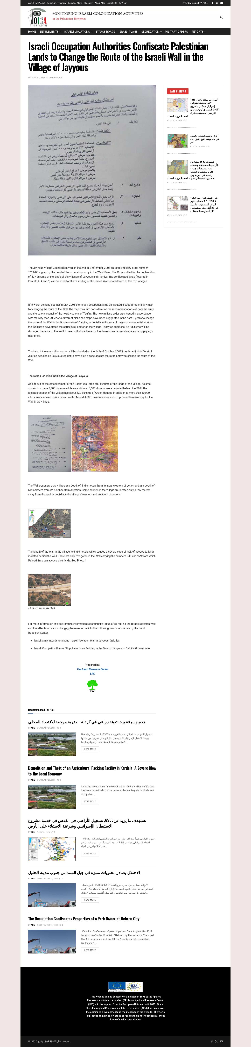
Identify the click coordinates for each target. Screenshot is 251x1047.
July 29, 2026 (175, 120)
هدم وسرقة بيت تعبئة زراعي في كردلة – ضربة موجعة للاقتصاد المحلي (87, 721)
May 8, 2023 (44, 832)
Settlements (49, 32)
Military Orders (176, 32)
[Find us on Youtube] (221, 3)
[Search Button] (221, 17)
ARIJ (48, 1041)
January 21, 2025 (46, 728)
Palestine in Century (56, 3)
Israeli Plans (128, 32)
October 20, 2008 (36, 77)
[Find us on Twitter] (217, 3)
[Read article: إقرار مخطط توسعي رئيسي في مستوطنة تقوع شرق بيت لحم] (177, 141)
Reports (198, 32)
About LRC (112, 3)
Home (32, 32)
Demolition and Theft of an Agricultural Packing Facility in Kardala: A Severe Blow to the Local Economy (92, 771)
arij (33, 728)
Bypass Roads (105, 32)
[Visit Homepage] (124, 17)
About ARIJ (100, 3)
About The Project (36, 3)
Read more (91, 749)
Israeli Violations (77, 32)
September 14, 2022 (48, 878)
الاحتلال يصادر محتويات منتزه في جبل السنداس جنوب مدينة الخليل (84, 872)
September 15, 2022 (48, 925)
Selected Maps (75, 3)
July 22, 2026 (175, 182)
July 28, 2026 (198, 146)
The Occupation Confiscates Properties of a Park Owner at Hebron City (83, 918)
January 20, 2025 (46, 780)
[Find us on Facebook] (212, 3)
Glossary (88, 3)
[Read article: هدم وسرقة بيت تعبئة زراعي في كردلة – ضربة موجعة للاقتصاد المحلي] (52, 744)
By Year (123, 3)
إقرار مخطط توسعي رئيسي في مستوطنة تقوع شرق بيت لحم (204, 139)
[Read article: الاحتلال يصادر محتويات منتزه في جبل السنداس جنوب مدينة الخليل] (52, 895)
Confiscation (55, 77)
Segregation (150, 32)
